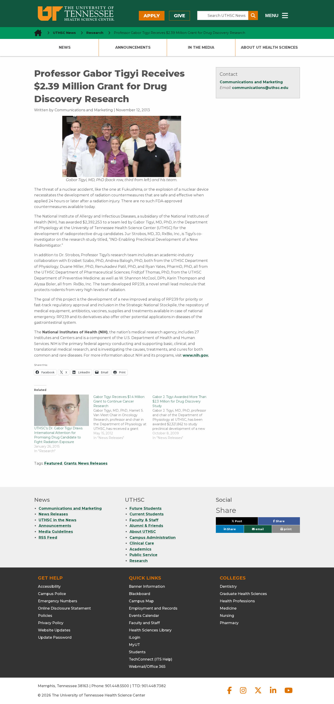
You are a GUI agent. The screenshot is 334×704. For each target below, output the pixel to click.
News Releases (92, 463)
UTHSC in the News (57, 520)
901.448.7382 (154, 686)
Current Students (147, 514)
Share (287, 522)
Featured (53, 463)
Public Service (143, 555)
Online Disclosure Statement (64, 608)
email (259, 529)
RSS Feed (48, 537)
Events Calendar (144, 615)
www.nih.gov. (196, 355)
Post (243, 522)
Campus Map (141, 601)
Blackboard (139, 594)
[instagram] (243, 694)
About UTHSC (143, 531)
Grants (70, 463)
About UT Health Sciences (269, 47)
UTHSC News (64, 33)
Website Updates (54, 630)
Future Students (146, 508)
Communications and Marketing (251, 82)
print (287, 529)
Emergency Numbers (57, 601)
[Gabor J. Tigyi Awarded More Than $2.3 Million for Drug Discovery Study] (182, 417)
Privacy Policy (50, 623)
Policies (45, 615)
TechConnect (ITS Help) (150, 659)
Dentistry (228, 586)
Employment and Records (153, 608)
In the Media (201, 47)
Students (137, 652)
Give (179, 15)
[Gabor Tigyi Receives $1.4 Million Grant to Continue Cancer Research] (123, 417)
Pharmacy (229, 623)
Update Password (55, 637)
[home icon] (36, 33)
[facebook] (230, 694)
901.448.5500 (117, 686)
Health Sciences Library (150, 630)
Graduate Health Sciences (243, 594)
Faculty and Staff (144, 623)
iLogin (134, 637)
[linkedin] (273, 694)
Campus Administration (153, 537)
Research (139, 561)
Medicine (228, 608)
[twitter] (258, 694)
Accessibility (49, 586)
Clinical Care (142, 543)
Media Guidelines (56, 531)
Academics (140, 549)
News (65, 47)
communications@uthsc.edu (260, 88)
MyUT (134, 645)
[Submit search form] (253, 15)
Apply (152, 15)
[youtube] (288, 694)
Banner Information (147, 586)
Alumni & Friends (146, 526)
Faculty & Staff (144, 520)
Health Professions (237, 601)
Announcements (133, 47)
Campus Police (52, 594)
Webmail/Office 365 (147, 666)
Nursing (227, 615)
